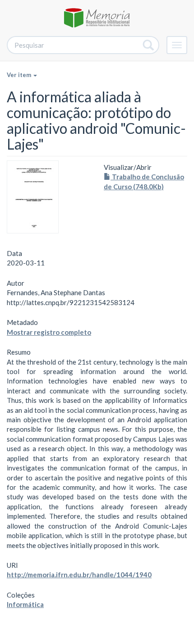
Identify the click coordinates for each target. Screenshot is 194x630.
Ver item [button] (19, 74)
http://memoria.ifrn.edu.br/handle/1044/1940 (79, 575)
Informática (25, 604)
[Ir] (148, 45)
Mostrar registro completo (49, 332)
